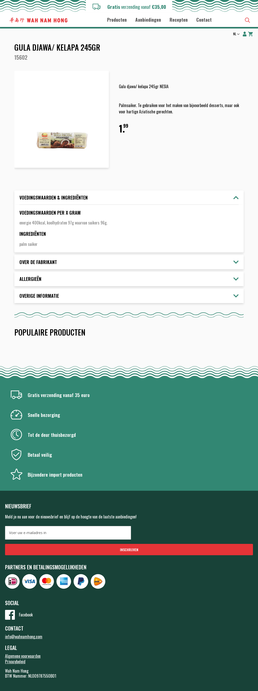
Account (244, 34)
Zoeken (247, 20)
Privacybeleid (15, 662)
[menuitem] (117, 20)
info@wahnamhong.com (23, 637)
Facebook (26, 615)
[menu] (159, 19)
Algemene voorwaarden (23, 656)
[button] (236, 34)
